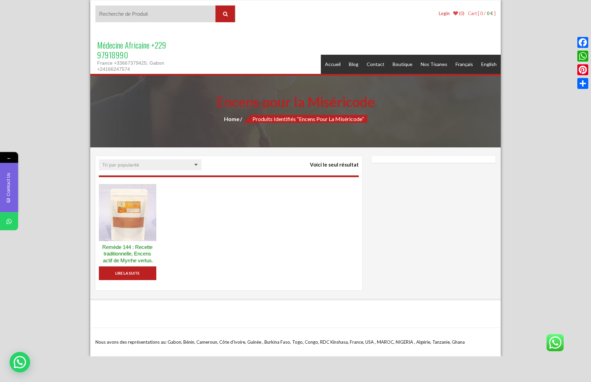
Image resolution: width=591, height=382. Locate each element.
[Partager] (583, 83)
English (489, 64)
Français (464, 64)
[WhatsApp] (583, 56)
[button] (20, 362)
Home (231, 119)
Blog (353, 64)
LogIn (444, 13)
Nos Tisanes (434, 64)
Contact (375, 64)
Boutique (402, 64)
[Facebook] (583, 42)
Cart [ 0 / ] (482, 13)
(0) (461, 13)
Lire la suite (127, 273)
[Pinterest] (583, 70)
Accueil (333, 64)
